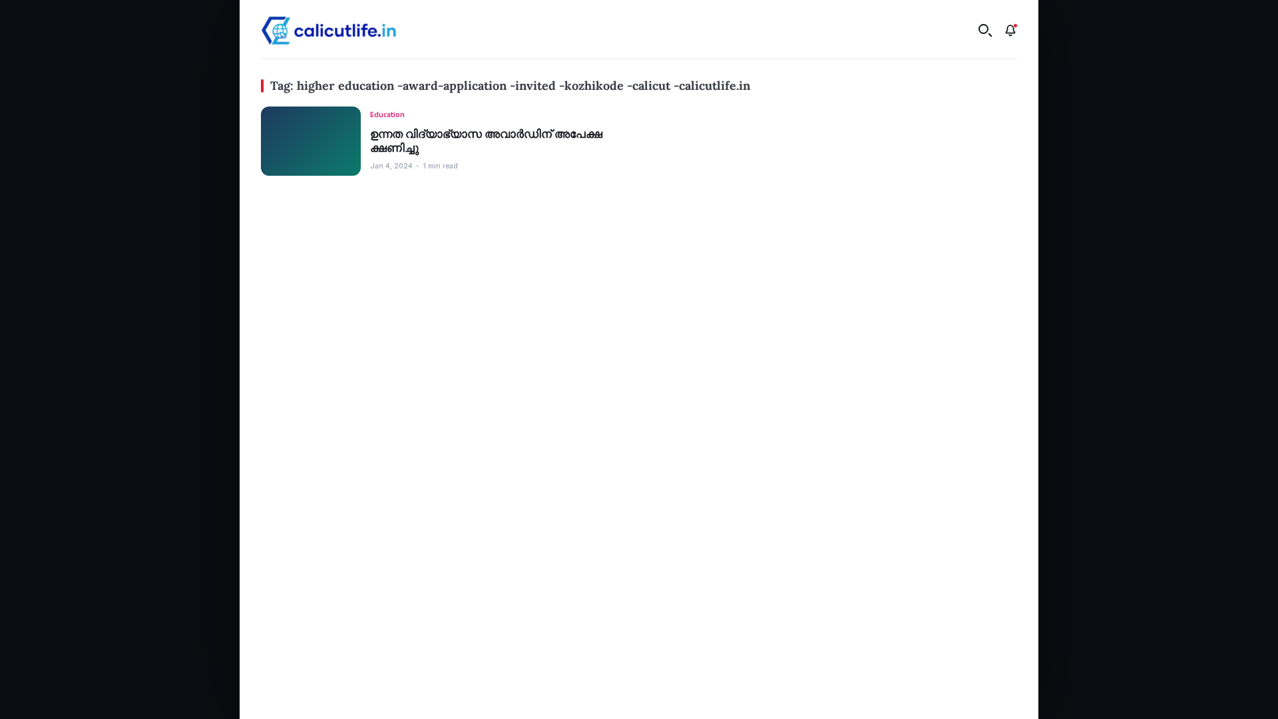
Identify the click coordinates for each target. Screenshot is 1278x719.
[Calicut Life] (329, 30)
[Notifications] (1010, 30)
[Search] (985, 30)
